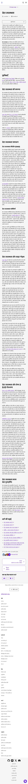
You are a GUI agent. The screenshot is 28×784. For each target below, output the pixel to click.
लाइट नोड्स (4, 114)
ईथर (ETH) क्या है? (4, 606)
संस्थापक (2, 695)
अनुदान (2, 685)
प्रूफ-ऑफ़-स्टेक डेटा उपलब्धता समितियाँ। (13, 537)
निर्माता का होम (3, 672)
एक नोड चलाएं (3, 619)
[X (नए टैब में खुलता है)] (16, 760)
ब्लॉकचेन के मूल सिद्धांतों (9, 78)
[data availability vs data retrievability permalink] (1, 480)
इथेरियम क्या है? (4, 603)
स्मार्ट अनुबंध (3, 614)
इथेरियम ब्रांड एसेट (14, 766)
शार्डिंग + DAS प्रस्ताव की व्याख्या (11, 530)
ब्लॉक (11, 82)
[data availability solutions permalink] (1, 142)
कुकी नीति (14, 777)
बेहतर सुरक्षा (3, 740)
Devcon (3, 727)
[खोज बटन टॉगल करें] (23, 2)
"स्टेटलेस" (8, 128)
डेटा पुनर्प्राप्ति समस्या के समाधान (11, 540)
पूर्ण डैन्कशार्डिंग (5, 183)
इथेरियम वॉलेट (3, 609)
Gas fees (3, 616)
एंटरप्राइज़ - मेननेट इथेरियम (6, 692)
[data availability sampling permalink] (1, 147)
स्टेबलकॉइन (3, 648)
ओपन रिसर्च (3, 745)
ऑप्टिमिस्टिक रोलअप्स (6, 418)
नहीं (12, 578)
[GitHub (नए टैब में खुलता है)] (8, 760)
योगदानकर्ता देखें (14, 554)
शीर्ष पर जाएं (15, 589)
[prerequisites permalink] (1, 75)
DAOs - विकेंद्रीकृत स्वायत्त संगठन (7, 656)
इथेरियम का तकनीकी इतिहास (6, 742)
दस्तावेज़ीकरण (3, 677)
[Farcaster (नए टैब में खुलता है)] (12, 760)
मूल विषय (2, 687)
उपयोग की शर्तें (14, 775)
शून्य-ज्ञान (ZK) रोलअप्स (7, 458)
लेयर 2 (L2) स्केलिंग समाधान (8, 390)
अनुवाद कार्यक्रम (4, 713)
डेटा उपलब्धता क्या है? (9, 522)
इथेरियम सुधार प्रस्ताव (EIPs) (6, 748)
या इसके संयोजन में (16, 215)
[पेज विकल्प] (9, 16)
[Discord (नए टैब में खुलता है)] (19, 760)
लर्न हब (2, 601)
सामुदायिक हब (3, 703)
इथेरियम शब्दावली (4, 630)
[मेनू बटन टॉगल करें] (26, 2)
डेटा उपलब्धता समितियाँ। (9, 535)
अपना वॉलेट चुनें (4, 640)
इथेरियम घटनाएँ (3, 708)
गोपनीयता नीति (14, 773)
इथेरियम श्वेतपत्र (4, 734)
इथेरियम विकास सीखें (4, 682)
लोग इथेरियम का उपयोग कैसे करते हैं (7, 627)
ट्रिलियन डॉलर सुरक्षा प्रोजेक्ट (6, 755)
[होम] (2, 2)
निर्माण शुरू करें (3, 679)
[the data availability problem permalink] (1, 89)
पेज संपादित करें (14, 16)
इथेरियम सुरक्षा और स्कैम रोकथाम (6, 622)
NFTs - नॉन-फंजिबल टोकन (6, 650)
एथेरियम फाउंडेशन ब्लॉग (5, 721)
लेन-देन (14, 82)
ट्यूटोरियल (3, 674)
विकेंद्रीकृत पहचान (4, 658)
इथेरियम (16, 47)
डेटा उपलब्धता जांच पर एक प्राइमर (11, 527)
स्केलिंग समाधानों (22, 82)
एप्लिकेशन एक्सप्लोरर (4, 645)
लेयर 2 (2, 664)
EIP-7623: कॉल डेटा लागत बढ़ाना (11, 547)
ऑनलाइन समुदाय (4, 706)
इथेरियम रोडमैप (3, 737)
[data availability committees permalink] (1, 209)
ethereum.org (5, 594)
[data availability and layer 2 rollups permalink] (1, 386)
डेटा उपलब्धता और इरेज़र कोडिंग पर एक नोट (13, 532)
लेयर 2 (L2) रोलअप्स (13, 114)
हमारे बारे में (14, 763)
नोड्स (17, 82)
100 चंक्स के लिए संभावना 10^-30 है (14, 349)
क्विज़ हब (2, 624)
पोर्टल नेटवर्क (18, 510)
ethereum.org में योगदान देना (6, 711)
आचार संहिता (14, 768)
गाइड (2, 637)
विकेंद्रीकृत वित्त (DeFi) (5, 653)
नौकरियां (14, 770)
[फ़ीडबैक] (25, 781)
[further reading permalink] (1, 519)
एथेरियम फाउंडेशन (4, 719)
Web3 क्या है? (3, 611)
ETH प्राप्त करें (3, 643)
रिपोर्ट (2, 753)
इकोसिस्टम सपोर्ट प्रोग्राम (6, 724)
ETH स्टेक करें (3, 661)
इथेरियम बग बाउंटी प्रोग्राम (5, 716)
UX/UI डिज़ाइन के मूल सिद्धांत (6, 690)
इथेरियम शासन (3, 750)
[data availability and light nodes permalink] (1, 256)
